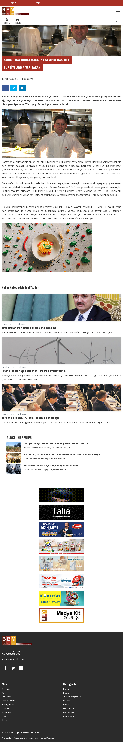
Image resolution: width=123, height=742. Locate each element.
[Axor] (61, 495)
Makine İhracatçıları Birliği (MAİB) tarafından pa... (45, 469)
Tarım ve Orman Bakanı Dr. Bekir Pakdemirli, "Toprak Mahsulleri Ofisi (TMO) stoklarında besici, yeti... (58, 332)
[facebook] (5, 670)
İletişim (5, 720)
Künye (5, 692)
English (13, 2)
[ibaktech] (61, 598)
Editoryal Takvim (9, 704)
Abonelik (6, 708)
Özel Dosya (68, 708)
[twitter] (13, 670)
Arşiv (4, 716)
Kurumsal (6, 689)
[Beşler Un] (61, 546)
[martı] (61, 563)
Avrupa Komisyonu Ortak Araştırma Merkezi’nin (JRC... (48, 447)
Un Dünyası (68, 716)
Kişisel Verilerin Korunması (26, 737)
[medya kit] (61, 615)
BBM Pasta (7, 712)
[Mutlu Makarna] (61, 529)
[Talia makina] (61, 512)
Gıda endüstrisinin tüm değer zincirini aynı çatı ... (45, 458)
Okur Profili (7, 696)
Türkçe (37, 2)
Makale (66, 700)
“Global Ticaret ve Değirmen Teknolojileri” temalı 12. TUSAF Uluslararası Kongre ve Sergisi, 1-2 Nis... (58, 422)
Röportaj (67, 704)
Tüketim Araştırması (72, 696)
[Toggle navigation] (117, 11)
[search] (116, 21)
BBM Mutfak (68, 712)
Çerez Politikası (48, 737)
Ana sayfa (6, 737)
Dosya (66, 692)
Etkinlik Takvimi (8, 700)
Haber (66, 689)
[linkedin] (21, 670)
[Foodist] (61, 580)
